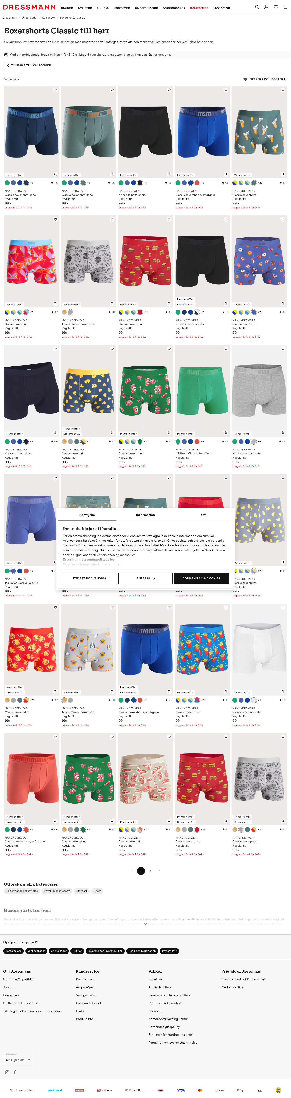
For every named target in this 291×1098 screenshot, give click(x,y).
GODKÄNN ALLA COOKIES (201, 578)
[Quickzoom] (55, 174)
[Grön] (7, 182)
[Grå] (64, 312)
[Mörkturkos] (253, 182)
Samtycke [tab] (87, 515)
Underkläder (30, 17)
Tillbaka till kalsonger (31, 65)
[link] (266, 7)
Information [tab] (145, 515)
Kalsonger (48, 17)
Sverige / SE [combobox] (15, 1060)
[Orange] (140, 312)
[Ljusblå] (247, 182)
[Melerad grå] (253, 441)
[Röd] (26, 312)
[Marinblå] (234, 182)
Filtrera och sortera (267, 79)
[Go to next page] (159, 871)
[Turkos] (83, 182)
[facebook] (15, 1072)
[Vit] (253, 700)
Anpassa (143, 578)
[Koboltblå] (19, 182)
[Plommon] (13, 182)
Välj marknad (11, 1054)
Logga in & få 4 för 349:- (19, 207)
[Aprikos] (197, 182)
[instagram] (7, 1072)
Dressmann (9, 17)
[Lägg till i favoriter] (55, 90)
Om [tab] (204, 515)
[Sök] (257, 7)
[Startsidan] (29, 7)
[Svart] (140, 182)
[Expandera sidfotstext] (145, 917)
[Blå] (26, 182)
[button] (22, 891)
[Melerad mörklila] (253, 312)
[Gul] (83, 441)
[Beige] (140, 829)
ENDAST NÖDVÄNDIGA (89, 578)
